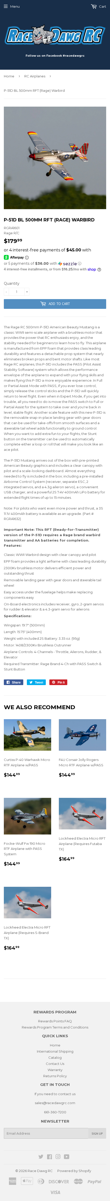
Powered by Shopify (74, 1171)
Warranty (55, 1070)
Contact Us (55, 1064)
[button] (55, 263)
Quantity (11, 283)
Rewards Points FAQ (55, 1021)
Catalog (55, 1057)
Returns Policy (55, 1076)
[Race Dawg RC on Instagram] (58, 1157)
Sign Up (97, 1133)
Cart (102, 6)
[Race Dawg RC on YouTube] (66, 1157)
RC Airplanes (34, 76)
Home (9, 76)
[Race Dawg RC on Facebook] (49, 1157)
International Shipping (55, 1051)
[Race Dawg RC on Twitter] (40, 1157)
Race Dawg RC (40, 1171)
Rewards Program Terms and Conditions (55, 1027)
